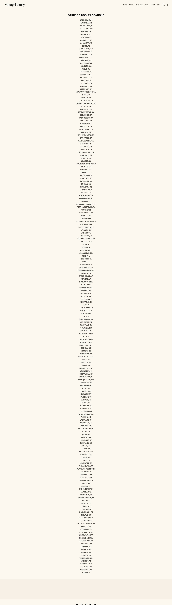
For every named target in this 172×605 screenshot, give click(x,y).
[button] (163, 4)
